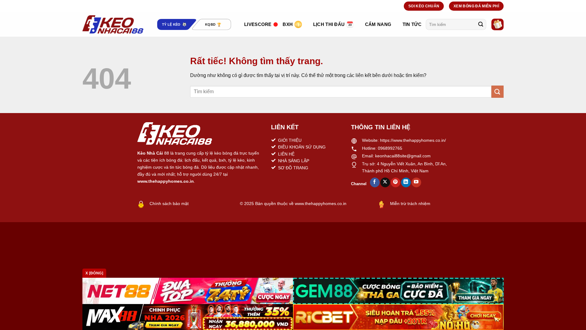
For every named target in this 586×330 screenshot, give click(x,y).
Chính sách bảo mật (169, 203)
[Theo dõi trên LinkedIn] (406, 182)
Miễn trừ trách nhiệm (410, 203)
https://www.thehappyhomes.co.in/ (413, 140)
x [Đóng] (94, 273)
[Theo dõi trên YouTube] (416, 182)
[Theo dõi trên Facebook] (374, 182)
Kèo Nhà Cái (150, 153)
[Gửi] (481, 24)
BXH (288, 24)
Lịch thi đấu (329, 24)
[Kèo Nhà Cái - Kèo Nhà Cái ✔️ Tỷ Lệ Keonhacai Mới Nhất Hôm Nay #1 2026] (112, 24)
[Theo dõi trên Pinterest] (395, 182)
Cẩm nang (378, 24)
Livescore (258, 24)
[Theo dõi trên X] (385, 182)
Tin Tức (412, 24)
